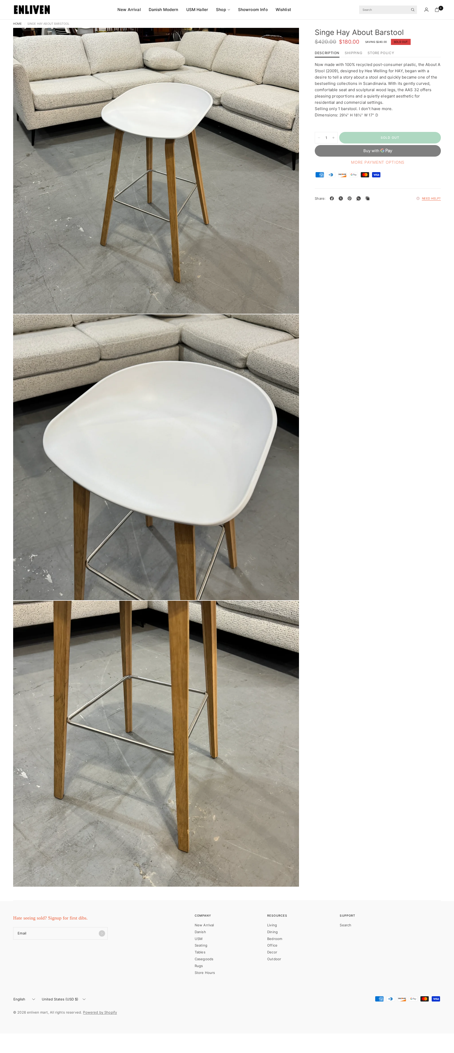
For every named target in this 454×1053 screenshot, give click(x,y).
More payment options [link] (378, 162)
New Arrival (129, 9)
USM (199, 939)
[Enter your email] (102, 933)
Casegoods (204, 959)
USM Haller (197, 9)
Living (272, 925)
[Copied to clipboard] (368, 198)
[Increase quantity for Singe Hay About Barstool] (333, 137)
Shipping (353, 53)
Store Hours (205, 972)
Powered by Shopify (100, 1012)
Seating (201, 945)
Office (272, 945)
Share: (320, 198)
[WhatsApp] (360, 198)
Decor (272, 952)
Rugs (199, 966)
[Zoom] (288, 39)
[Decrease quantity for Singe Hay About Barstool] (319, 137)
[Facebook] (333, 198)
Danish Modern (163, 9)
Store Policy (381, 53)
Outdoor (274, 959)
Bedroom (274, 939)
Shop (221, 9)
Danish (200, 932)
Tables (200, 952)
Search (345, 925)
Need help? (431, 198)
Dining (272, 932)
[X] (342, 198)
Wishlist (283, 9)
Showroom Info (253, 9)
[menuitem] (131, 10)
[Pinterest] (351, 198)
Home (17, 23)
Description (327, 53)
